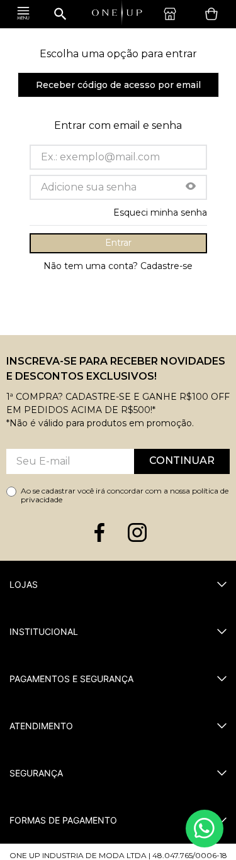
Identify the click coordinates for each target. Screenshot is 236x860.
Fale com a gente (204, 828)
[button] (191, 187)
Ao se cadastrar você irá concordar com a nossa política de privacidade (124, 495)
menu (23, 14)
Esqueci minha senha (160, 212)
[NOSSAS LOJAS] (173, 14)
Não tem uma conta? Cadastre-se (118, 266)
